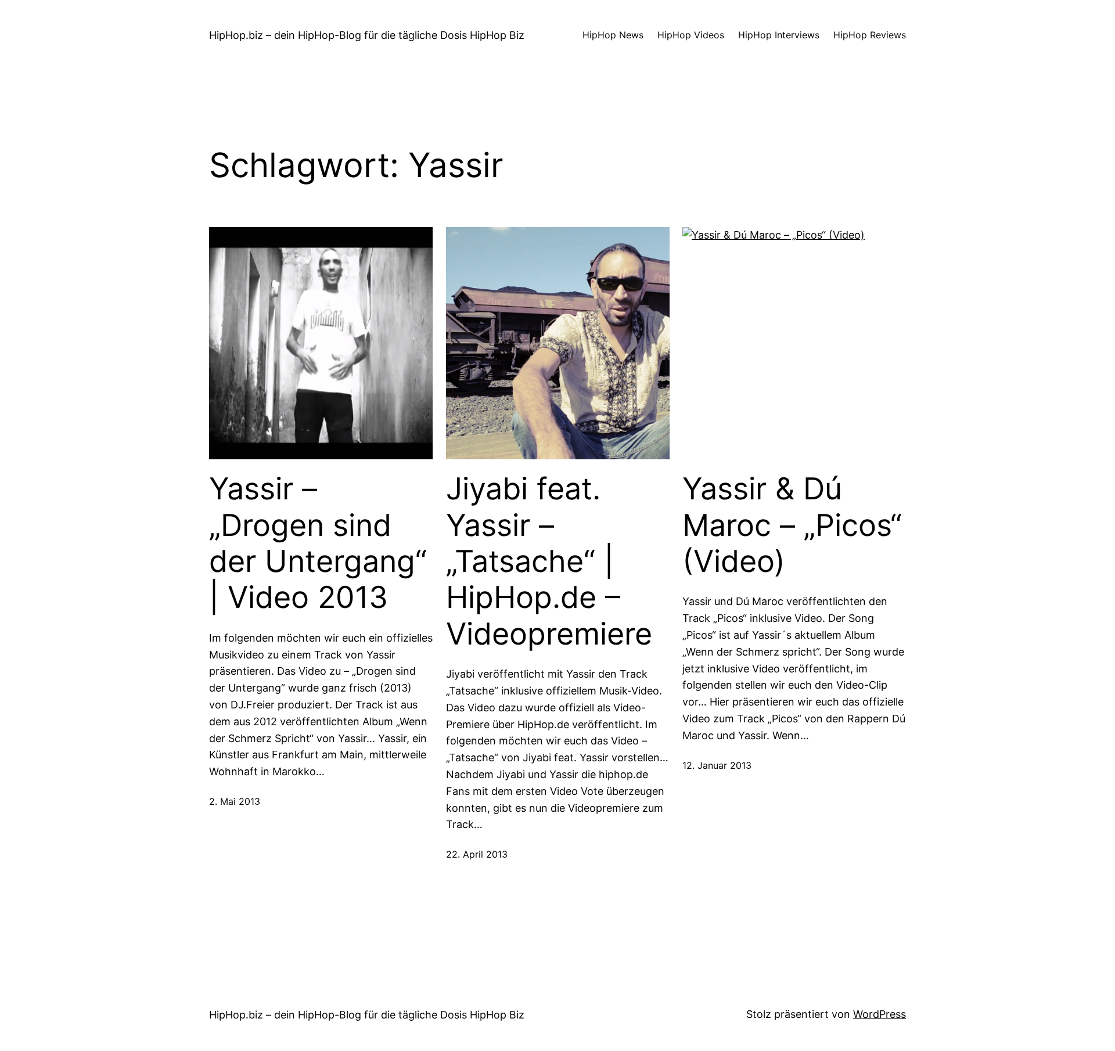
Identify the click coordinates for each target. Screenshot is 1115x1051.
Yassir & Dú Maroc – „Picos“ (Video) (792, 525)
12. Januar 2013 (716, 765)
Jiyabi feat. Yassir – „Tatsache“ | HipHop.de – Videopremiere (549, 561)
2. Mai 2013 (234, 801)
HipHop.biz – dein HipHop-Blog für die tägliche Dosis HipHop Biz (366, 35)
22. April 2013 (477, 854)
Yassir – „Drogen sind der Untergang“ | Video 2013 (318, 543)
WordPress (879, 1014)
